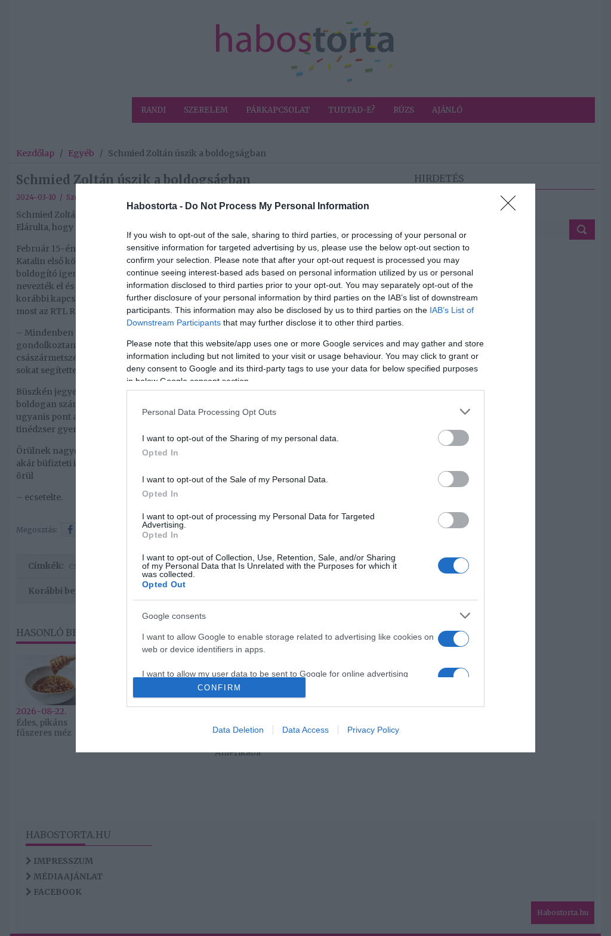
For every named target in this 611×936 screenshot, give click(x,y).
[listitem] (305, 411)
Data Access (305, 729)
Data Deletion (238, 729)
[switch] (453, 438)
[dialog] (305, 468)
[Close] (512, 207)
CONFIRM (220, 687)
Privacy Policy (373, 729)
